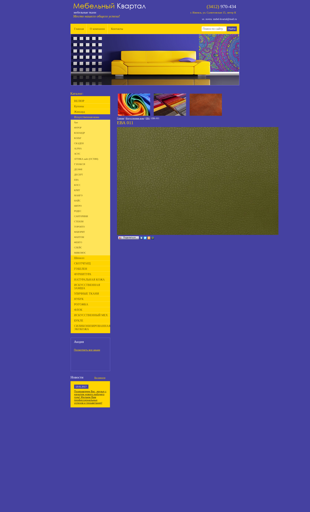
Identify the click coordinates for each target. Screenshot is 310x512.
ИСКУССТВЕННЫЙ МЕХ (91, 315)
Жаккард (79, 111)
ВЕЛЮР (79, 100)
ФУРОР (77, 127)
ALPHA (78, 148)
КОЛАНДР (79, 133)
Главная (79, 28)
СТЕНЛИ (78, 221)
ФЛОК (78, 309)
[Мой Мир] (153, 238)
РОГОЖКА (81, 304)
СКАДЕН (79, 143)
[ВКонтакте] (141, 238)
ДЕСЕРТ (78, 174)
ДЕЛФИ (78, 169)
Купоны (79, 106)
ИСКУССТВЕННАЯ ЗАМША (87, 286)
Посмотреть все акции (87, 349)
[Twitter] (145, 238)
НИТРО (78, 206)
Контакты (117, 28)
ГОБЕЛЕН (80, 268)
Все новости (99, 377)
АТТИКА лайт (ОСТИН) (86, 159)
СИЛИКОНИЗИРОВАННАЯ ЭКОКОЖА (92, 327)
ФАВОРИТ (79, 232)
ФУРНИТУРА (82, 274)
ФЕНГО (78, 242)
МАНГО (78, 195)
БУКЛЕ (78, 320)
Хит (76, 122)
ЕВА (148, 118)
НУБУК (79, 298)
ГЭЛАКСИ (79, 164)
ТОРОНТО (79, 226)
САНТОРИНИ (81, 216)
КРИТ (77, 190)
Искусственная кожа (135, 118)
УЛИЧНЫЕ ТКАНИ (86, 293)
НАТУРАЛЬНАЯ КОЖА (89, 279)
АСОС (77, 153)
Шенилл (79, 258)
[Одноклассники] (149, 238)
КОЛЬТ (77, 138)
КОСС (77, 185)
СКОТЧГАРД (82, 263)
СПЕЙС (78, 247)
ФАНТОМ (79, 237)
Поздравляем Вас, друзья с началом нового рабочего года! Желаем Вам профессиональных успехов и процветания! (90, 397)
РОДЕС (77, 211)
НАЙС (77, 200)
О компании (97, 28)
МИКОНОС (80, 252)
